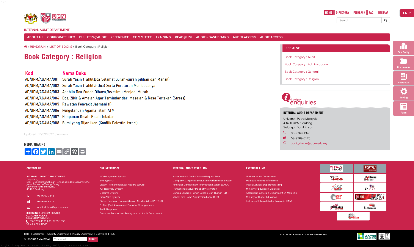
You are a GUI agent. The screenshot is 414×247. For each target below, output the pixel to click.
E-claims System (109, 192)
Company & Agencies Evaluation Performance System (202, 180)
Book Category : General (301, 72)
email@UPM (106, 180)
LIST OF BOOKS (60, 47)
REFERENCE (119, 37)
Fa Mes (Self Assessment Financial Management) (127, 205)
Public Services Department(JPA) (264, 184)
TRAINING (163, 37)
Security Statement (58, 233)
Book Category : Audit (300, 57)
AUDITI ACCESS (244, 37)
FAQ (371, 12)
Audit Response (108, 209)
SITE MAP (383, 12)
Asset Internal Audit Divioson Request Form (197, 176)
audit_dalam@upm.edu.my (309, 143)
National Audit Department (261, 176)
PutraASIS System (110, 196)
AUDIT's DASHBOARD (212, 37)
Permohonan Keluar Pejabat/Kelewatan (195, 188)
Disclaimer (38, 233)
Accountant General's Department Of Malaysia (271, 192)
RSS (112, 233)
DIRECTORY (342, 12)
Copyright (101, 233)
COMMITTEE (142, 37)
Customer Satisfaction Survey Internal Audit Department (131, 213)
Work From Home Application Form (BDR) (196, 196)
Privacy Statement (82, 233)
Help (26, 233)
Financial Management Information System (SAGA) (201, 184)
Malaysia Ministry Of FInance (262, 180)
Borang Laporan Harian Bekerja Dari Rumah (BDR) (201, 192)
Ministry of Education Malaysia (263, 188)
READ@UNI (183, 37)
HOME (328, 12)
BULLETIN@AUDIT (93, 37)
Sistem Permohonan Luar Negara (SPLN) (122, 184)
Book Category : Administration (306, 64)
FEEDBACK (359, 12)
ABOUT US (35, 37)
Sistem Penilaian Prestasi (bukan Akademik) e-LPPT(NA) (131, 201)
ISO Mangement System (113, 176)
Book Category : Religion (302, 79)
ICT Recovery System (111, 188)
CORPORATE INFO (61, 37)
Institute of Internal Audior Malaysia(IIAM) (269, 201)
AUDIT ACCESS (271, 37)
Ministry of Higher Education (261, 196)
